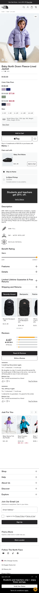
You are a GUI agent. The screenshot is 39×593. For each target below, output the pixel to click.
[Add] (14, 300)
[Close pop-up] (36, 577)
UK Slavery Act (6, 569)
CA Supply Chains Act (9, 565)
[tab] (17, 328)
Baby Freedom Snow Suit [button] (22, 437)
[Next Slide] (6, 60)
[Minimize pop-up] (32, 577)
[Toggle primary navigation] (35, 7)
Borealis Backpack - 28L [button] (9, 319)
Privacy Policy (19, 516)
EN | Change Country (11, 561)
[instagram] (8, 553)
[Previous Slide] (3, 60)
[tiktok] (12, 553)
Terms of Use (30, 516)
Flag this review (32, 381)
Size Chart (5, 124)
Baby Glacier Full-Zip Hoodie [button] (8, 437)
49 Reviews (9, 344)
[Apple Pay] (17, 138)
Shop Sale (29, 2)
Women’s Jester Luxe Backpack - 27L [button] (23, 320)
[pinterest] (17, 553)
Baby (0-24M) (11, 11)
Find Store (9, 179)
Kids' (3, 11)
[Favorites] (35, 138)
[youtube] (3, 553)
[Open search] (23, 7)
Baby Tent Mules (20, 154)
